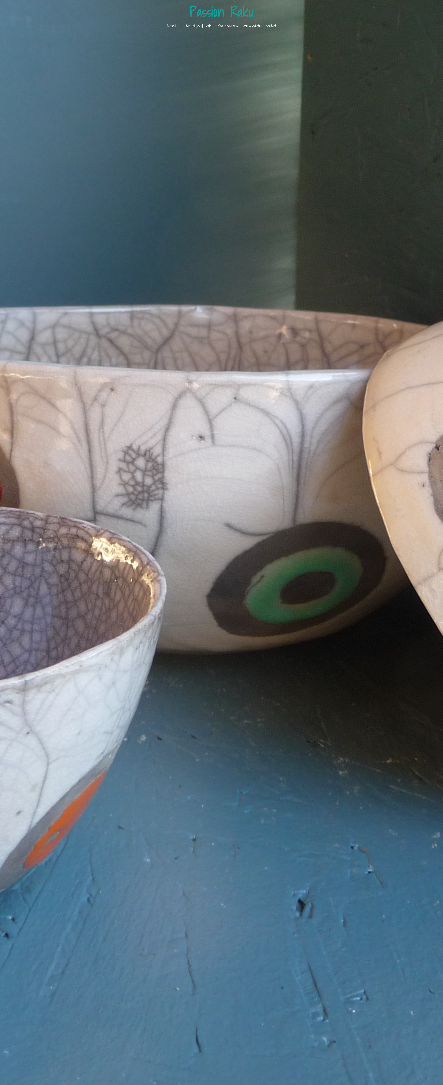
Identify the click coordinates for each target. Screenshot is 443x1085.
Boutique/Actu (252, 26)
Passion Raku (221, 12)
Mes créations (228, 26)
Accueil (171, 26)
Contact (271, 26)
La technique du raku (196, 26)
